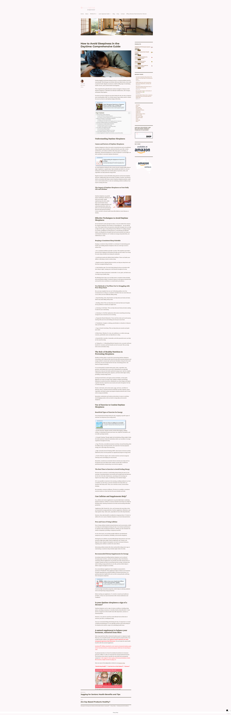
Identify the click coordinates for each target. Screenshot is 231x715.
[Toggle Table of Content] (128, 113)
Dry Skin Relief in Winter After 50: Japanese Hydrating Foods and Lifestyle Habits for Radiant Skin (144, 96)
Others (82, 87)
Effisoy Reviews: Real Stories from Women (136, 13)
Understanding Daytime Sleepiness (103, 114)
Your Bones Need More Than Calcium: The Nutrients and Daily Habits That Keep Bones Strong (144, 78)
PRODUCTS (93, 13)
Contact (123, 13)
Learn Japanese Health (104, 13)
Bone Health (138, 107)
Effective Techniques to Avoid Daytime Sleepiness (106, 118)
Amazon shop (121, 663)
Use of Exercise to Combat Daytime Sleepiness (105, 123)
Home (82, 13)
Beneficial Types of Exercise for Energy (105, 125)
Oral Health (138, 120)
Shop (118, 13)
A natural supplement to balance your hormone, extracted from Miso (110, 133)
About (86, 13)
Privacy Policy (113, 705)
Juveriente (83, 83)
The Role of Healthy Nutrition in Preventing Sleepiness (107, 122)
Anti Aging (138, 105)
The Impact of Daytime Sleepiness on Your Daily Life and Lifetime (109, 117)
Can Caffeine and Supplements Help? (104, 127)
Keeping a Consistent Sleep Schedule (104, 119)
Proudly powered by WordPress (123, 705)
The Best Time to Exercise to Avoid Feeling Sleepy (107, 126)
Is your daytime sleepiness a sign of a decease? (105, 131)
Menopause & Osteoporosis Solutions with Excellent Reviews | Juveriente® (95, 705)
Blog (114, 13)
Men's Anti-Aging (139, 116)
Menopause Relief (139, 117)
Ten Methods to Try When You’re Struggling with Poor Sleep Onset (110, 121)
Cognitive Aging (139, 108)
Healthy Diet (138, 111)
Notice (137, 118)
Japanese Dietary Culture (140, 113)
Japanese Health (139, 115)
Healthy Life (138, 112)
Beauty (137, 106)
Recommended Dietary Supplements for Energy (106, 130)
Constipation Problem (140, 110)
